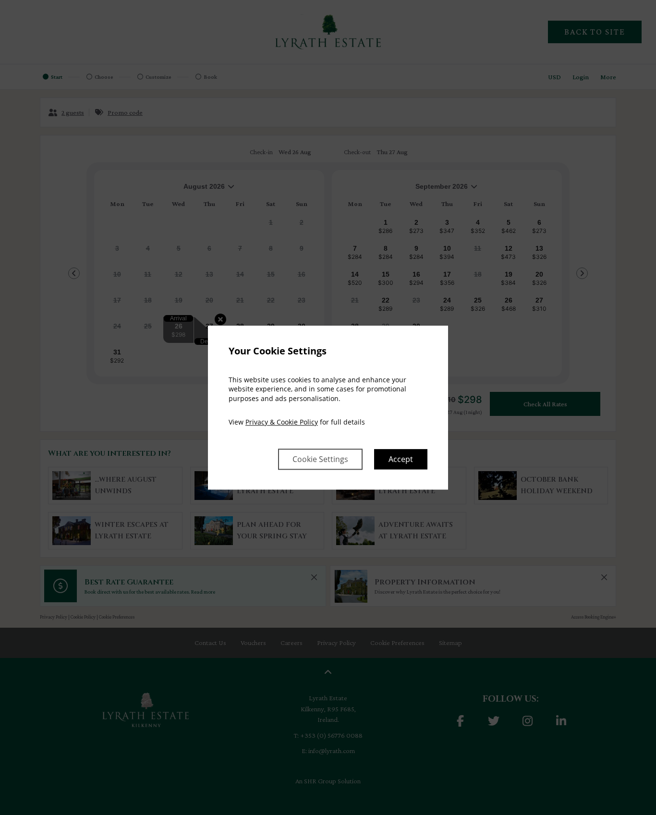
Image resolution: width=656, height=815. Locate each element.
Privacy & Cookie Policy (281, 422)
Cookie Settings (320, 459)
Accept (401, 459)
